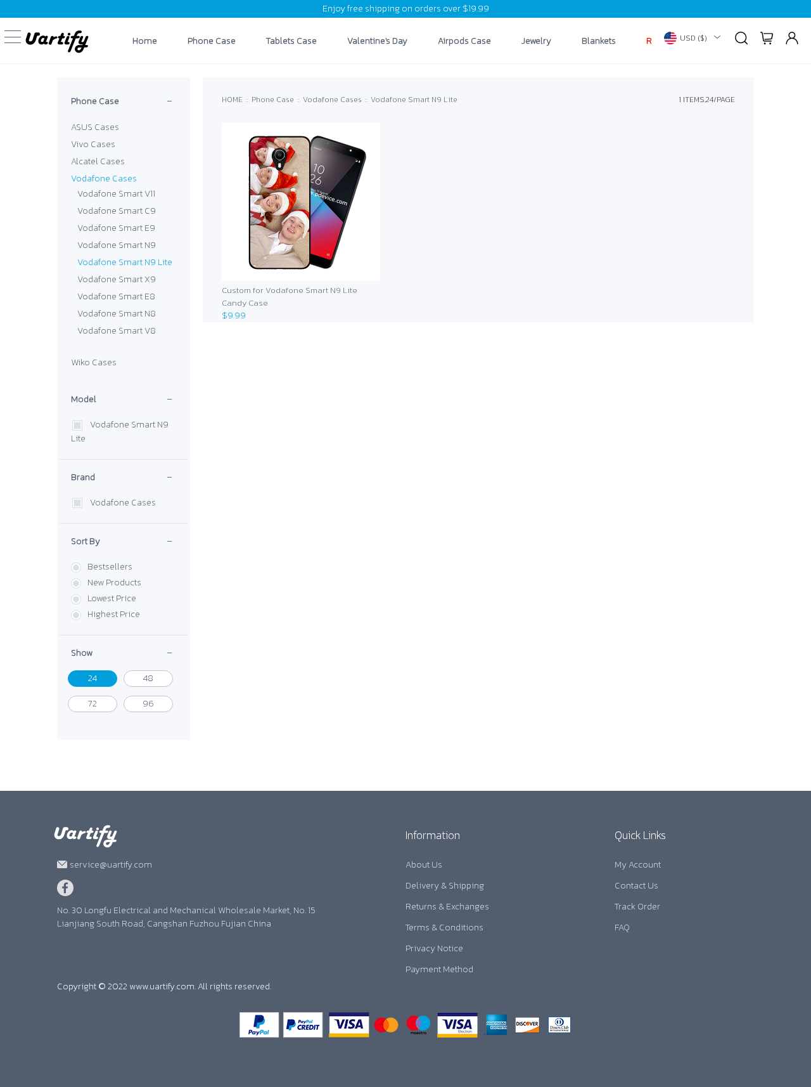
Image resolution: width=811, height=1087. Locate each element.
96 (148, 703)
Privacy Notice (434, 948)
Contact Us (636, 885)
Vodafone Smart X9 (116, 279)
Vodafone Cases (104, 178)
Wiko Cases (94, 362)
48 (148, 678)
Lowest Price (111, 598)
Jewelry (536, 41)
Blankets (599, 41)
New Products (114, 582)
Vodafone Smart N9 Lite (124, 262)
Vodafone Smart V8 (116, 330)
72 (92, 703)
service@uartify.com (111, 864)
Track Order (637, 906)
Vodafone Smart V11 (116, 193)
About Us (424, 864)
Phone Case (212, 41)
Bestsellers (109, 566)
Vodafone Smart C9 (116, 211)
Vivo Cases (93, 144)
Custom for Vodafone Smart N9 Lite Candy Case (289, 296)
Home (144, 41)
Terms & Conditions (444, 927)
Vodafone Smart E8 (116, 296)
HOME (232, 99)
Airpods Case (464, 41)
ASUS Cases (95, 127)
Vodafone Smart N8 (116, 313)
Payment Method (439, 969)
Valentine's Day (377, 41)
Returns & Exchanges (447, 906)
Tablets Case (291, 41)
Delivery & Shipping (445, 885)
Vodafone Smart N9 (116, 245)
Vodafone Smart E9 (116, 228)
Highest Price (113, 614)
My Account (638, 864)
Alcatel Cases (98, 161)
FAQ (622, 927)
